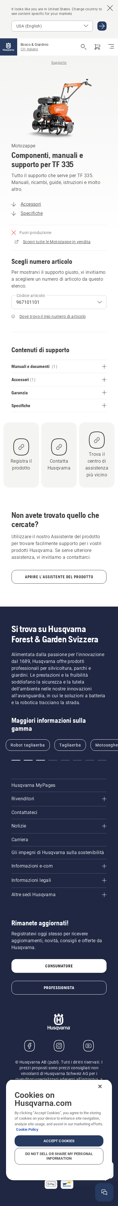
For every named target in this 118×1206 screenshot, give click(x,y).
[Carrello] (97, 47)
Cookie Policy (27, 1129)
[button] (15, 760)
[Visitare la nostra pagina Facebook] (29, 1045)
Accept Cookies (59, 1141)
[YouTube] (88, 1045)
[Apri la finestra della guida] (104, 1192)
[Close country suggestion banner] (110, 8)
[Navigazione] (111, 47)
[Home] (8, 47)
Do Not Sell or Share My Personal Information (59, 1156)
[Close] (100, 1086)
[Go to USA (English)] (102, 26)
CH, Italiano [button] (29, 49)
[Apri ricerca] (84, 47)
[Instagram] (59, 1045)
